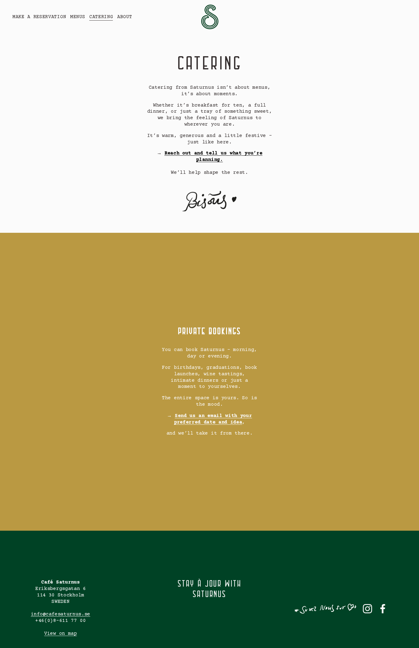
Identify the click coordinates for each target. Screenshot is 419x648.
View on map (60, 633)
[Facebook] (383, 609)
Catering (101, 17)
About (124, 17)
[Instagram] (367, 609)
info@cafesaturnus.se (60, 614)
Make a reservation (39, 17)
